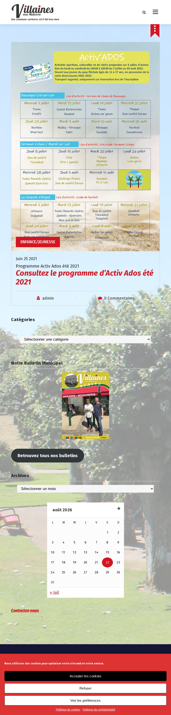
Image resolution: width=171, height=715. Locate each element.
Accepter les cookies (86, 676)
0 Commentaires (119, 298)
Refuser (85, 688)
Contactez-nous (25, 610)
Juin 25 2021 (26, 258)
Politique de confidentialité (99, 709)
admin (48, 298)
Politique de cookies (68, 709)
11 (63, 552)
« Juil (54, 592)
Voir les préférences (85, 700)
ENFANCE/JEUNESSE (37, 241)
